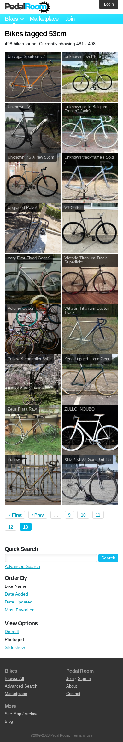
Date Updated (18, 601)
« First (15, 515)
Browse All (14, 678)
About (71, 686)
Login (109, 4)
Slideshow (15, 647)
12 (10, 527)
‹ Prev (38, 515)
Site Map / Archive (21, 713)
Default (12, 631)
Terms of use (82, 735)
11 (98, 515)
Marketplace (44, 18)
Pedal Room (27, 7)
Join (70, 18)
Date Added (16, 594)
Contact (73, 693)
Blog (9, 721)
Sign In (84, 678)
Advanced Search (22, 566)
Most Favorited (20, 609)
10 (83, 515)
